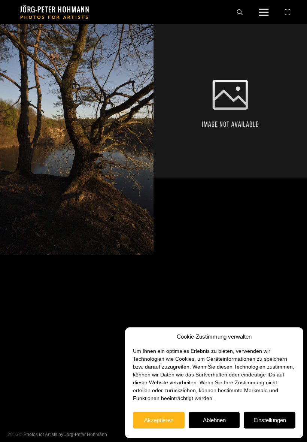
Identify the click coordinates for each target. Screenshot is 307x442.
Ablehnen (214, 420)
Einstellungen (269, 420)
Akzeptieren (158, 420)
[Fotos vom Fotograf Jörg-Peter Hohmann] (54, 12)
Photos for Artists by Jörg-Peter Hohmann (65, 434)
